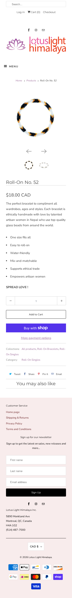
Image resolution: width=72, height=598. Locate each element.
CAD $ (34, 546)
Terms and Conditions (18, 429)
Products (31, 80)
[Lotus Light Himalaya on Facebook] (28, 30)
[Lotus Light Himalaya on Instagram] (36, 30)
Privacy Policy (14, 423)
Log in (21, 12)
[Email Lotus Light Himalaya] (43, 30)
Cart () (35, 12)
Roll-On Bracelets (47, 349)
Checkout (49, 12)
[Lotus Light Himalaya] (36, 47)
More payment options (36, 338)
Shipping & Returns (17, 418)
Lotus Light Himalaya (40, 557)
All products (29, 349)
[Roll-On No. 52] (36, 117)
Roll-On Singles (31, 360)
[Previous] (28, 150)
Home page (13, 412)
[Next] (43, 150)
